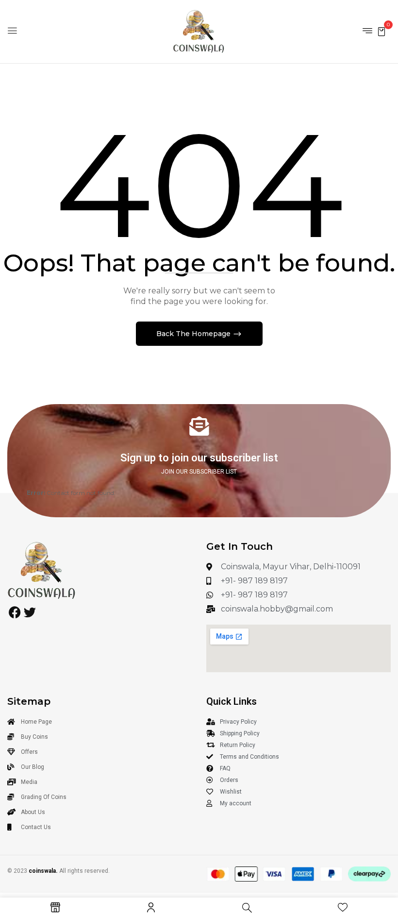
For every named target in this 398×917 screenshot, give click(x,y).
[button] (381, 30)
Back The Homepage (194, 333)
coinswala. (43, 870)
